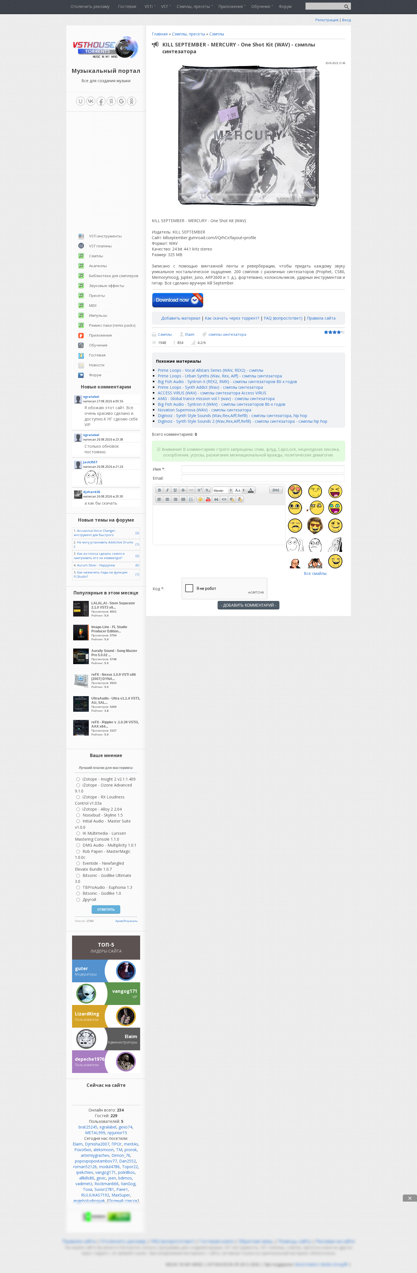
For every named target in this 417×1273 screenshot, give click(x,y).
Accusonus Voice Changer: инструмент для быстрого (95, 533)
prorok (131, 1149)
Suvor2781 (104, 1189)
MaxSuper (120, 1195)
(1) (137, 544)
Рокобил (82, 1149)
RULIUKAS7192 (95, 1195)
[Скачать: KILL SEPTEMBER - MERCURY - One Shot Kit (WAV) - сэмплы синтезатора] (178, 300)
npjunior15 (117, 1132)
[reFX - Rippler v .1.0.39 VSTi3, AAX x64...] (81, 734)
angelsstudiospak (89, 1200)
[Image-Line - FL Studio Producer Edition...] (81, 638)
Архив (119, 921)
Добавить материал (180, 318)
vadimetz (83, 1183)
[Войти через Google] (121, 101)
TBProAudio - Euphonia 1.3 (107, 887)
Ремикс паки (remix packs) (112, 325)
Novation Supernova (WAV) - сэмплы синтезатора (204, 410)
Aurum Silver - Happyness (96, 565)
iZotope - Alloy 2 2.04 (102, 809)
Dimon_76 (120, 1155)
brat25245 (88, 1127)
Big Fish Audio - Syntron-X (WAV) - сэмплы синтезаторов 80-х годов (221, 404)
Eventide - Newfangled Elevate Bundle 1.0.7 (99, 866)
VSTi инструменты (105, 236)
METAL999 (95, 1132)
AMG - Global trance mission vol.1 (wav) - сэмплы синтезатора (216, 398)
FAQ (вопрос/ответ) (283, 318)
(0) (137, 565)
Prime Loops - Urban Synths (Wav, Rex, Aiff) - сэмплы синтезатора (220, 376)
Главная (160, 34)
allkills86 (86, 1178)
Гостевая (97, 355)
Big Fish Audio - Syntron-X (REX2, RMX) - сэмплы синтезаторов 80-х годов (227, 381)
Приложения (100, 335)
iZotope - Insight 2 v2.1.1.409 (109, 779)
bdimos (125, 1178)
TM (119, 1149)
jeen (112, 1178)
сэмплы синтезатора (227, 334)
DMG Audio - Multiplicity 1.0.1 (109, 845)
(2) (137, 533)
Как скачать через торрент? (232, 318)
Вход (346, 19)
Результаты (130, 921)
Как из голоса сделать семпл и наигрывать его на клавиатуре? (99, 556)
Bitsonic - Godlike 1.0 (102, 893)
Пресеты (97, 295)
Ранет (122, 1189)
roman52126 (85, 1166)
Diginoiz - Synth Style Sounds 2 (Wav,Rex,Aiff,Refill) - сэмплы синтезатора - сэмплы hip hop (242, 421)
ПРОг (116, 1144)
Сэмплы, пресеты (188, 34)
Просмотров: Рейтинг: (113, 609)
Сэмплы (216, 34)
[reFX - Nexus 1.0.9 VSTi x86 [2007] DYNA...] (81, 686)
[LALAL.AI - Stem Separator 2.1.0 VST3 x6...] (81, 615)
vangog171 (105, 1172)
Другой (89, 899)
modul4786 (109, 1166)
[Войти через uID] (80, 101)
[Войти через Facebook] (101, 101)
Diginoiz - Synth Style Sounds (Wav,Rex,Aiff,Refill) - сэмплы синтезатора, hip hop (232, 415)
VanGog (128, 1183)
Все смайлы (315, 573)
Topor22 (130, 1166)
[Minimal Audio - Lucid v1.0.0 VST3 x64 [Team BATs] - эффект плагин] (111, 416)
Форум (95, 374)
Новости (96, 364)
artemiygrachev (95, 1155)
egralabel (108, 1127)
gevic (101, 1178)
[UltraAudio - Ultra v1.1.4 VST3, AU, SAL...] (81, 710)
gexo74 (125, 1127)
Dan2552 (127, 1161)
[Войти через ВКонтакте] (90, 101)
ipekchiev (84, 1172)
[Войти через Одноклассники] (131, 101)
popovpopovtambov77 (96, 1161)
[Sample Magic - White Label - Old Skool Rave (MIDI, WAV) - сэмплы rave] (111, 477)
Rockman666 (106, 1183)
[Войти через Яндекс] (111, 101)
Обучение (98, 345)
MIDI (92, 305)
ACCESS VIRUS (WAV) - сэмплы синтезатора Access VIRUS (212, 393)
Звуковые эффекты (106, 285)
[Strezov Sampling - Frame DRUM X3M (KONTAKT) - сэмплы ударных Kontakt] (111, 503)
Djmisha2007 (97, 1144)
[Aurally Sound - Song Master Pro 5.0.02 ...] (81, 662)
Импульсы (98, 315)
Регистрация (326, 19)
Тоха (87, 1189)
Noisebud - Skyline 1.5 (103, 815)
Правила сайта (321, 318)
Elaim (189, 334)
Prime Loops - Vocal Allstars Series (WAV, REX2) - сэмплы (210, 370)
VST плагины (100, 245)
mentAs (131, 1144)
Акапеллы (98, 265)
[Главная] (106, 58)
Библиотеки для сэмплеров (113, 275)
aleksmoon (103, 1149)
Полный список (123, 1200)
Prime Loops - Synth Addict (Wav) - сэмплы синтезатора (210, 387)
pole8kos (126, 1172)
